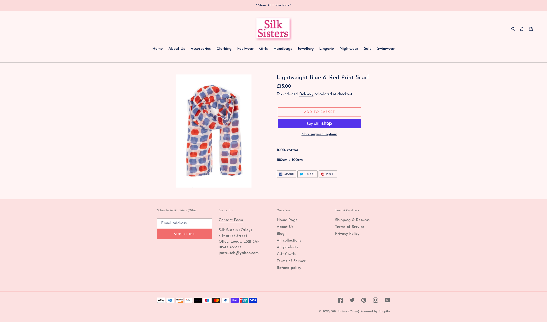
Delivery (306, 94)
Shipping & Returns (352, 220)
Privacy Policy (347, 234)
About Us (285, 227)
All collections (289, 241)
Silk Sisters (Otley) (345, 311)
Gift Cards (286, 254)
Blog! (281, 234)
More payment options (319, 134)
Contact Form (231, 220)
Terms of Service (291, 261)
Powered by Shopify (375, 311)
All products (287, 247)
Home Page (287, 220)
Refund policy (289, 268)
